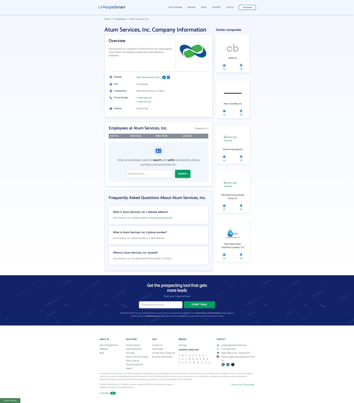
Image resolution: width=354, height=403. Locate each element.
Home (107, 19)
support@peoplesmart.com (234, 345)
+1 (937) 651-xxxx (143, 102)
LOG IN (230, 7)
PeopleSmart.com (153, 316)
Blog (102, 353)
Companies (120, 19)
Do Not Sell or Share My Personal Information (163, 355)
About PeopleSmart (109, 345)
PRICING (192, 7)
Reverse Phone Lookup (137, 357)
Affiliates (104, 349)
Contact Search (133, 345)
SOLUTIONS (174, 7)
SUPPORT (216, 7)
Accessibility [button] (105, 393)
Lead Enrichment (134, 349)
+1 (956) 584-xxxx (144, 98)
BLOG (203, 7)
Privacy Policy (214, 313)
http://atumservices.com (147, 77)
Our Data (130, 353)
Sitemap (182, 345)
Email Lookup (132, 361)
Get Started (247, 7)
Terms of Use (200, 313)
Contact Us (157, 345)
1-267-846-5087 (229, 349)
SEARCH (182, 173)
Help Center (157, 349)
